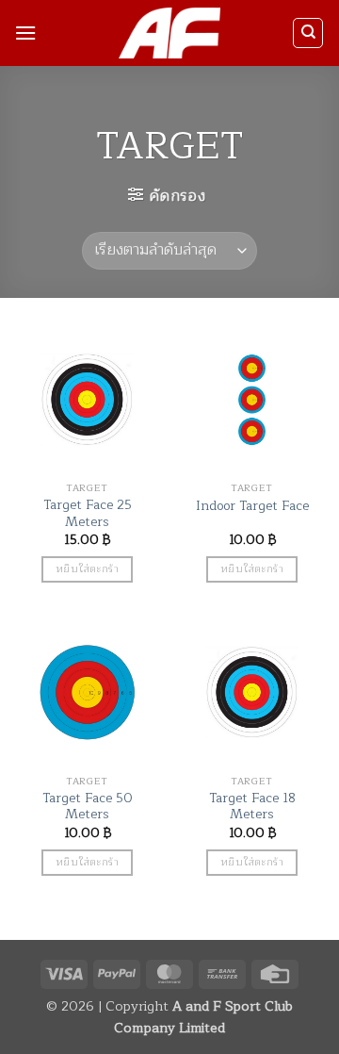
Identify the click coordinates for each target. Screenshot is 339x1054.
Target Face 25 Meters (87, 513)
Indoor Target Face (252, 506)
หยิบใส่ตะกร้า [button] (87, 568)
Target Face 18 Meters (252, 806)
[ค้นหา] (308, 33)
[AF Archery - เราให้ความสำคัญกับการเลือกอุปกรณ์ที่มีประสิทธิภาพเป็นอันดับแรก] (170, 33)
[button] (25, 32)
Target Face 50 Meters (87, 806)
